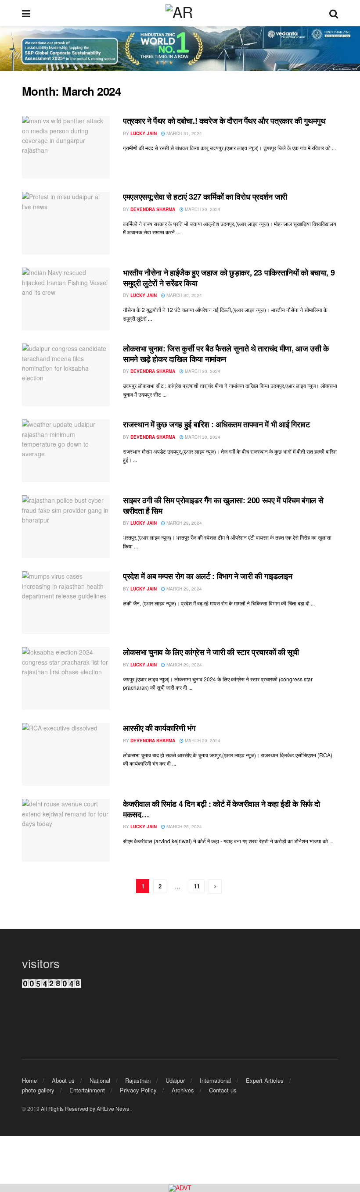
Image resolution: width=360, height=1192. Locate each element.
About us (63, 1080)
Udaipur (175, 1080)
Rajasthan (138, 1080)
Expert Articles (265, 1080)
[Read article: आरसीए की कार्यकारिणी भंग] (66, 754)
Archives (183, 1090)
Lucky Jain (143, 133)
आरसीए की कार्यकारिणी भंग (159, 728)
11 (197, 886)
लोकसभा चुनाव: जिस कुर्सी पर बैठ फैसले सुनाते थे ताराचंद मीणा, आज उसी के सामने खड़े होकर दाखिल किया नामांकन (226, 353)
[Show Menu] (26, 13)
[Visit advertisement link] (180, 1188)
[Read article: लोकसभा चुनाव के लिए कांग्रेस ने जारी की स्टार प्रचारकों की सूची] (66, 678)
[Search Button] (333, 13)
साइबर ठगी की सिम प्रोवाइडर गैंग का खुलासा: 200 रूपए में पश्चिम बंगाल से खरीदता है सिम (223, 505)
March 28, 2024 (183, 826)
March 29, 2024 (183, 523)
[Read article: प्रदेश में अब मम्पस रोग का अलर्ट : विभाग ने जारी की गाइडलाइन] (66, 602)
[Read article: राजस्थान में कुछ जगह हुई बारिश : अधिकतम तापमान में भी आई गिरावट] (66, 450)
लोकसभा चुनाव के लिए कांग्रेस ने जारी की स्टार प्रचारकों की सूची (211, 652)
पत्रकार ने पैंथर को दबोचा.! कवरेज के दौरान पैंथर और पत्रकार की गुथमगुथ (224, 120)
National (100, 1080)
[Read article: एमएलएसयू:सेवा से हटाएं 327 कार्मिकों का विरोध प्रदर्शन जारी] (66, 223)
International (215, 1080)
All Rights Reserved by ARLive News (85, 1108)
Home (29, 1080)
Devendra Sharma (152, 209)
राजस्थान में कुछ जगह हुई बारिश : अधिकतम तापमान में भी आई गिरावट (216, 424)
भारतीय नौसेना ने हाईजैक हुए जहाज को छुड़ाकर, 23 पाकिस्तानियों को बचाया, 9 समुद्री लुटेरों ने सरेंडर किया (229, 277)
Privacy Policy (138, 1090)
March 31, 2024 (183, 133)
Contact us (223, 1090)
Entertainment (87, 1090)
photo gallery (38, 1090)
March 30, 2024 (202, 209)
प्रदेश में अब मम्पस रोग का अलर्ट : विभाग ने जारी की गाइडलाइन (207, 576)
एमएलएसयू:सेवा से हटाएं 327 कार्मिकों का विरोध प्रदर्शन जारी (205, 196)
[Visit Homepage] (180, 13)
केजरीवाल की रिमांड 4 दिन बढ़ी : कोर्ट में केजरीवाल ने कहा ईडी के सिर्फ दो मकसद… (221, 809)
